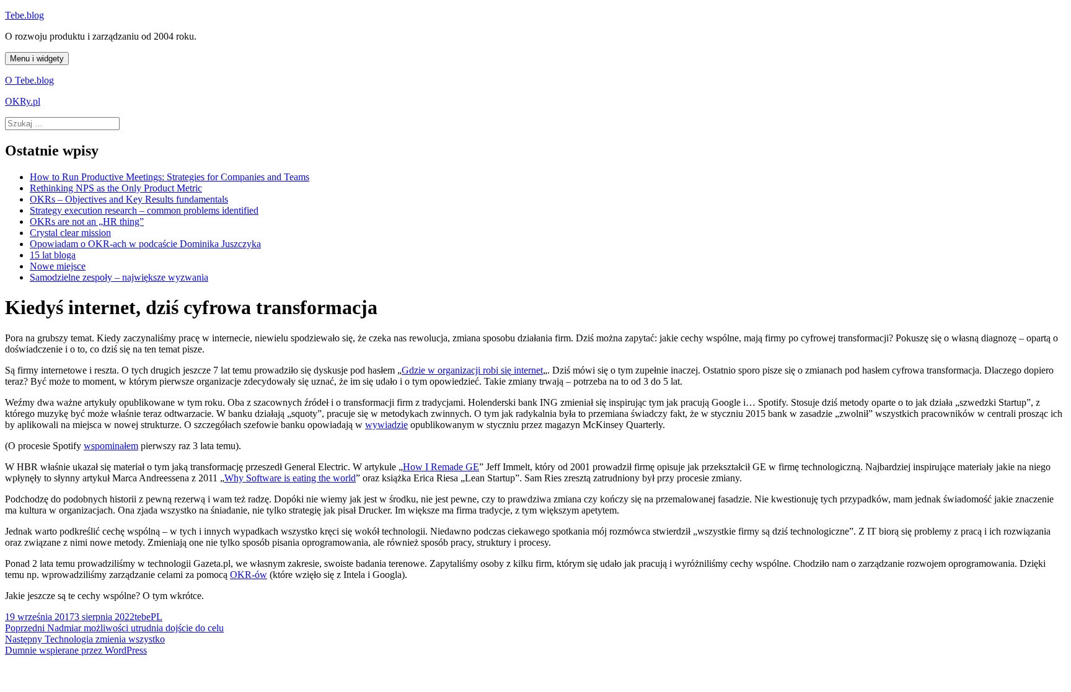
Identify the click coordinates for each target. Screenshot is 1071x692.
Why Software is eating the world (290, 478)
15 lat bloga (53, 255)
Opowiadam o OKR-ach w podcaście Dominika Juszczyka (145, 244)
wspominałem (111, 445)
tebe (142, 616)
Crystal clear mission (70, 232)
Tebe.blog (24, 15)
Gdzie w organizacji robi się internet (472, 370)
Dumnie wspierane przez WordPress (76, 650)
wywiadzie (386, 424)
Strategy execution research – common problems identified (144, 210)
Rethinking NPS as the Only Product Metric (116, 188)
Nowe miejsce (58, 266)
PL (156, 616)
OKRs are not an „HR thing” (87, 221)
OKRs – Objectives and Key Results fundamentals (129, 199)
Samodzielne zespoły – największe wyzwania (119, 277)
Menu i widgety (37, 58)
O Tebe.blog (29, 80)
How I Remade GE (441, 467)
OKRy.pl (22, 101)
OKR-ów (248, 574)
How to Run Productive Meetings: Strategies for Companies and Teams (169, 177)
